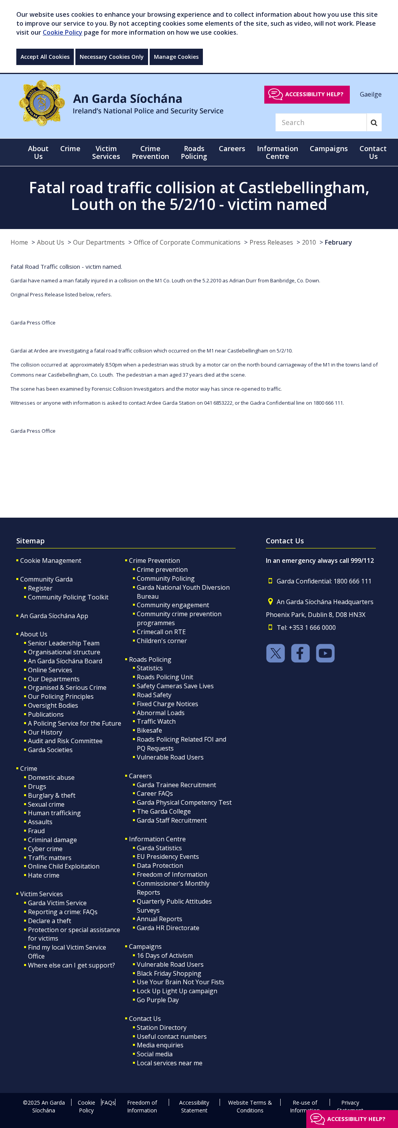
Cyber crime (45, 848)
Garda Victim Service (57, 903)
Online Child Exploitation (64, 866)
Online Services (50, 670)
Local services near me (169, 1063)
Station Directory (162, 1027)
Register (40, 588)
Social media (155, 1054)
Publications (46, 714)
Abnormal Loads (161, 713)
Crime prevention (162, 569)
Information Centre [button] (277, 152)
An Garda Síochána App (54, 616)
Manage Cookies (176, 56)
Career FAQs (155, 793)
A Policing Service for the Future (74, 723)
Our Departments (99, 242)
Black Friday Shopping (169, 973)
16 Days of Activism (165, 955)
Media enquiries (160, 1045)
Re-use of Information (305, 1106)
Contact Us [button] (373, 152)
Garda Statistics (159, 848)
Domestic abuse (51, 777)
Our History (45, 732)
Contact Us (145, 1018)
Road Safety (154, 695)
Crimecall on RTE (161, 631)
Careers (140, 776)
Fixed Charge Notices (167, 704)
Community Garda (46, 579)
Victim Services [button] (106, 152)
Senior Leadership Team (64, 643)
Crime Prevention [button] (150, 152)
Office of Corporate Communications (187, 242)
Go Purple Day (158, 1000)
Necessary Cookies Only (112, 56)
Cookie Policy (62, 32)
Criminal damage (52, 839)
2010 (309, 242)
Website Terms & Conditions (250, 1106)
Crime (28, 768)
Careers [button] (232, 148)
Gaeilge (371, 94)
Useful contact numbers (172, 1036)
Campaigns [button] (329, 148)
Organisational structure (64, 652)
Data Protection (160, 865)
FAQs (108, 1102)
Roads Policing (150, 659)
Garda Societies (50, 750)
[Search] (374, 122)
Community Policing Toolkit (68, 597)
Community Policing (166, 578)
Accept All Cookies (45, 56)
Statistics (150, 668)
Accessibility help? (314, 94)
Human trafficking (54, 813)
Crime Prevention (154, 560)
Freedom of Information (172, 874)
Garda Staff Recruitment (172, 820)
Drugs (37, 786)
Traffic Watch (156, 721)
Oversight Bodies (53, 705)
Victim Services (41, 894)
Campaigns (145, 946)
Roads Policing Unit (165, 677)
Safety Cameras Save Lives (175, 686)
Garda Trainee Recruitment (176, 785)
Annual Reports (159, 919)
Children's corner (162, 640)
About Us (50, 242)
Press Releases (271, 242)
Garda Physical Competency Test (184, 802)
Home (19, 242)
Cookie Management (50, 560)
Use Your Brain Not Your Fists (180, 982)
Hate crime (43, 875)
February (338, 242)
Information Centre (157, 839)
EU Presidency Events (168, 856)
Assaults (40, 822)
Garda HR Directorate (168, 928)
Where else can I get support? (71, 965)
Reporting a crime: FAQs (63, 912)
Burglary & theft (51, 795)
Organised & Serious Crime (67, 687)
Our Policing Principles (61, 696)
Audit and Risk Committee (65, 741)
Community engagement (173, 605)
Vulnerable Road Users (170, 757)
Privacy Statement (350, 1106)
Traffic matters (50, 857)
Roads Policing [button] (194, 152)
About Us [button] (38, 152)
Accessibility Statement (194, 1106)
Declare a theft (49, 920)
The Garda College (164, 811)
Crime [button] (70, 148)
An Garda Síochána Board (65, 661)
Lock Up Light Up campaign (177, 991)
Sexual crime (46, 804)
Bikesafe (149, 730)
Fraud (36, 831)
